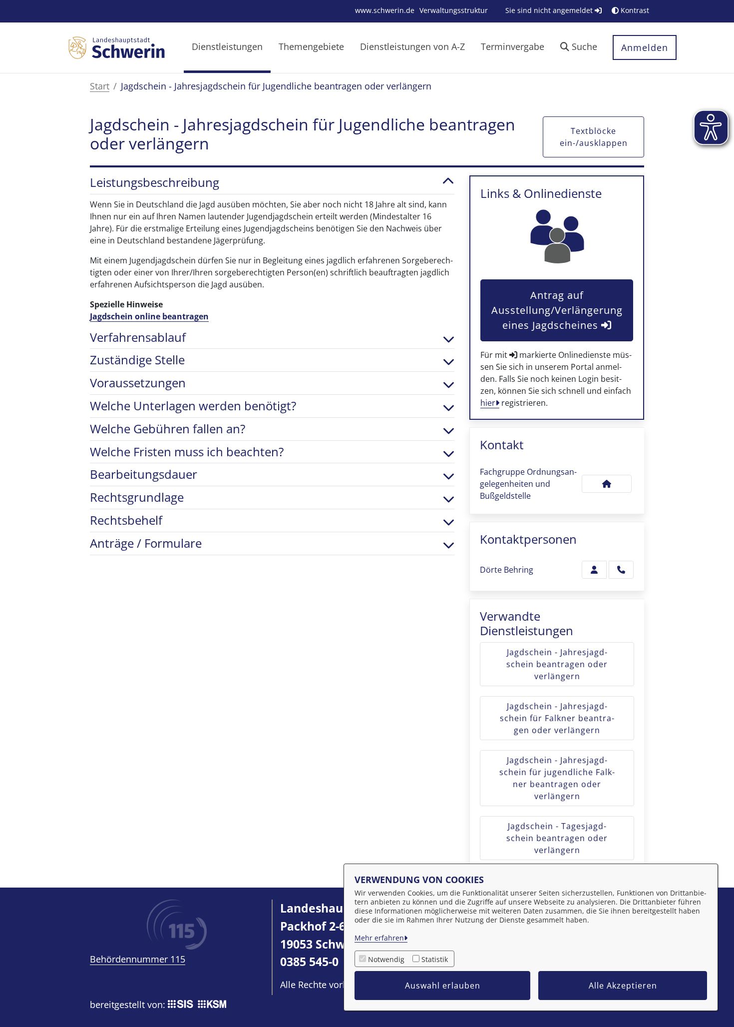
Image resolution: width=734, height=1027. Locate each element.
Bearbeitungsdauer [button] (143, 474)
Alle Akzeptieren (623, 985)
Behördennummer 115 (137, 959)
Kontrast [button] (634, 10)
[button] (578, 47)
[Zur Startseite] (116, 46)
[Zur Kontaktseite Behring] (594, 570)
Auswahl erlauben (442, 985)
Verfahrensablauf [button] (138, 337)
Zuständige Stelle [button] (137, 360)
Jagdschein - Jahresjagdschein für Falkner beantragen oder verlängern (557, 718)
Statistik (434, 959)
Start (99, 86)
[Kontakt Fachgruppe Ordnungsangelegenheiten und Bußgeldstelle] (607, 484)
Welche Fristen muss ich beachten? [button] (187, 452)
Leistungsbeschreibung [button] (154, 182)
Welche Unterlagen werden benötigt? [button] (193, 406)
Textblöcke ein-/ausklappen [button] (594, 136)
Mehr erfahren (379, 938)
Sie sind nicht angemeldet (550, 10)
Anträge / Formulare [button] (146, 543)
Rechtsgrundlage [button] (137, 497)
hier (487, 402)
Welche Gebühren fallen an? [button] (167, 429)
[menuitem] (385, 10)
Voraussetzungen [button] (138, 383)
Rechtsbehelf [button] (126, 520)
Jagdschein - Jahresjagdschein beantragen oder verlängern (557, 664)
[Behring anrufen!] (621, 570)
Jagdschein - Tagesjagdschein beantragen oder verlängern (557, 838)
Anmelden (644, 47)
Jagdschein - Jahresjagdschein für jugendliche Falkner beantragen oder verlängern (557, 778)
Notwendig (386, 959)
